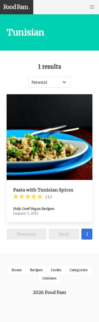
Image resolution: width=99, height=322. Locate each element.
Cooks (56, 270)
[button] (92, 7)
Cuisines (49, 278)
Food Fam (16, 7)
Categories (79, 270)
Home (17, 270)
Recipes (36, 270)
